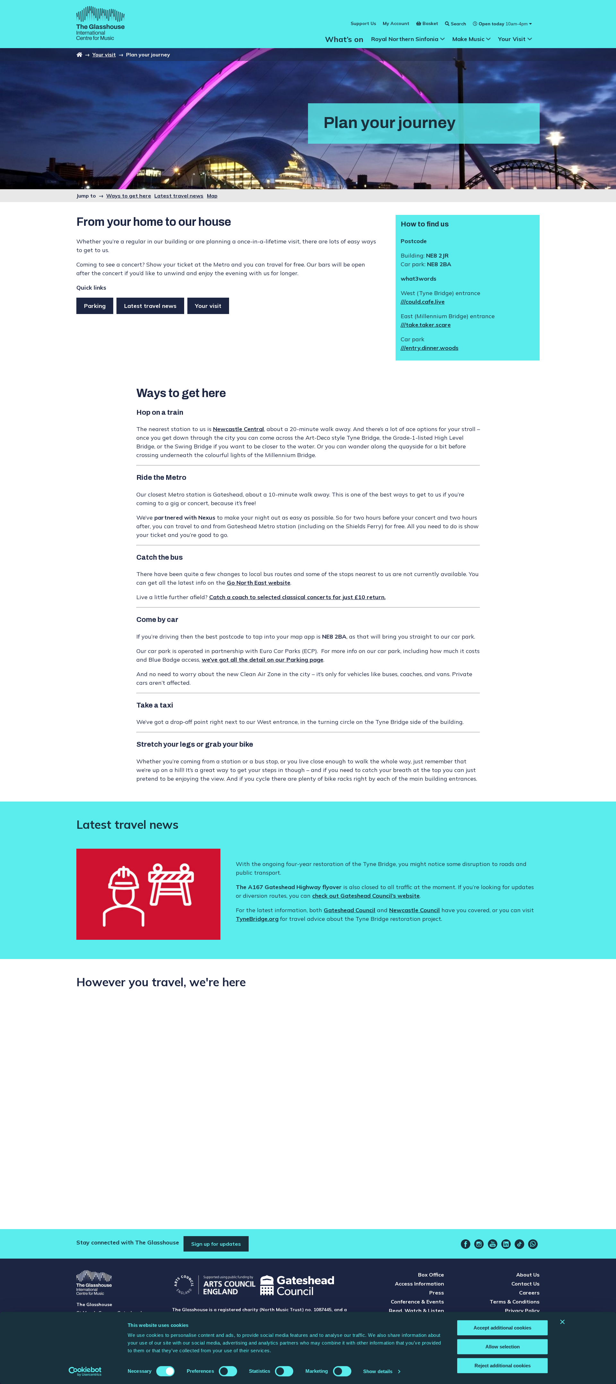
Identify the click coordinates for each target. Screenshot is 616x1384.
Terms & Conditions (515, 1301)
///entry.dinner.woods (429, 348)
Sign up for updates (216, 1244)
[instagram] (479, 1244)
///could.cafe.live (423, 301)
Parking (95, 306)
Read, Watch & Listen (416, 1310)
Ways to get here (128, 195)
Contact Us (525, 1283)
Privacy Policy (522, 1310)
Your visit (104, 54)
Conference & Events (417, 1301)
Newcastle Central (238, 429)
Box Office (431, 1274)
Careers (529, 1292)
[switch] (228, 1371)
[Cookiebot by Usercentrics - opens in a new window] (85, 1371)
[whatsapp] (533, 1244)
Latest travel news (178, 195)
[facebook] (465, 1244)
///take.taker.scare (426, 324)
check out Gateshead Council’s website (366, 895)
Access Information (419, 1283)
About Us (528, 1274)
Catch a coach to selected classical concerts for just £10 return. (297, 597)
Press (436, 1292)
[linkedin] (506, 1244)
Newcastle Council (414, 910)
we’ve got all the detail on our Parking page (262, 659)
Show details (377, 1371)
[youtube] (492, 1244)
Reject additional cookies (503, 1365)
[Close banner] (562, 1322)
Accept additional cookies (502, 1327)
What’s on (344, 39)
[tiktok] (519, 1244)
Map (212, 195)
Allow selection (502, 1346)
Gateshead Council (349, 910)
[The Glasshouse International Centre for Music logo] (100, 24)
